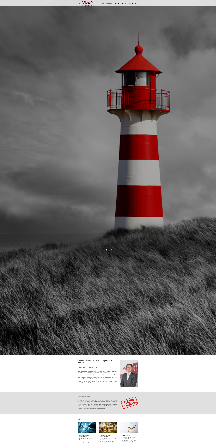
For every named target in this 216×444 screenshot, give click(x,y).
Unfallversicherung (126, 435)
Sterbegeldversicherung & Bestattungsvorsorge (84, 436)
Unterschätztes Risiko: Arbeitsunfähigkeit (105, 436)
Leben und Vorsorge (86, 439)
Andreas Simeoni (83, 438)
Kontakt (134, 3)
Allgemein (80, 439)
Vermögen (117, 3)
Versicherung (109, 3)
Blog (130, 3)
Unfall (126, 438)
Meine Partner (125, 3)
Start (103, 3)
